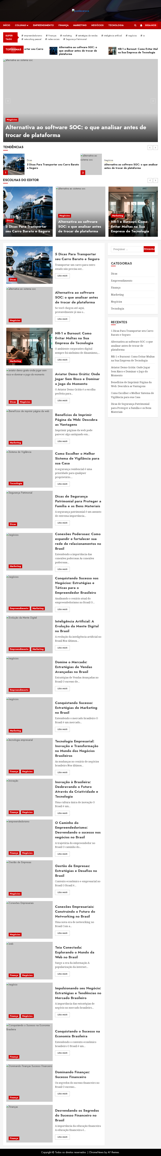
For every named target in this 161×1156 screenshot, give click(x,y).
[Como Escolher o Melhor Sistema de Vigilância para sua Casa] (29, 469)
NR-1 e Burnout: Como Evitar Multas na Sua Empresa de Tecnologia (130, 166)
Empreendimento (43, 25)
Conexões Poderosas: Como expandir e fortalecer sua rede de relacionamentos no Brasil (78, 541)
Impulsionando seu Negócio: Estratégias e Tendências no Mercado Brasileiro (78, 993)
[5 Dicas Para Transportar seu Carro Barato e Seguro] (28, 212)
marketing (67, 35)
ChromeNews (96, 1152)
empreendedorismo (33, 35)
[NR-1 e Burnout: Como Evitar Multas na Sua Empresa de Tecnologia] (91, 164)
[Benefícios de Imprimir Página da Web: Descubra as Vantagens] (29, 428)
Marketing (80, 25)
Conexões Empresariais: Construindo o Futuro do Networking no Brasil (75, 911)
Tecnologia (116, 25)
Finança (63, 25)
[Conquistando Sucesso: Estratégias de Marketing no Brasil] (29, 716)
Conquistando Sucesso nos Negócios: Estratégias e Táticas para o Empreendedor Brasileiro (76, 585)
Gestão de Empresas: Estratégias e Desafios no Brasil (76, 870)
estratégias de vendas (87, 35)
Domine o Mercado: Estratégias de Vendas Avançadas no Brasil (73, 666)
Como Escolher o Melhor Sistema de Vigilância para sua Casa (77, 458)
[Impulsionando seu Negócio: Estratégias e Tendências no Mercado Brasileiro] (29, 1001)
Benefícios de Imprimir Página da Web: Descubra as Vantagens (76, 419)
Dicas (10, 220)
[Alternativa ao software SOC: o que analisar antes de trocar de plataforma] (80, 100)
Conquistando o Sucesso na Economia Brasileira (77, 1034)
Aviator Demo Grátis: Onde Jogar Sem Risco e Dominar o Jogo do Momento (77, 378)
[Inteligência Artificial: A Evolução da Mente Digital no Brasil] (29, 634)
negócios (132, 35)
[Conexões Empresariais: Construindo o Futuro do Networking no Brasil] (29, 920)
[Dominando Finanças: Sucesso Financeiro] (29, 1083)
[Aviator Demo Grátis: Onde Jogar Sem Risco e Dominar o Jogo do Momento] (29, 387)
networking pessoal (32, 39)
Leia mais (62, 275)
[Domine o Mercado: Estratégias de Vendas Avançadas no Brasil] (29, 675)
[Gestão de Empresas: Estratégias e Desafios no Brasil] (29, 879)
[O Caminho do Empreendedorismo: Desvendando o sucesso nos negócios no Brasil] (29, 838)
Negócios (97, 25)
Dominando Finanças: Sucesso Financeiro (72, 1074)
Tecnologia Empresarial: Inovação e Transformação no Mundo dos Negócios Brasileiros (76, 748)
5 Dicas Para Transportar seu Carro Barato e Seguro (28, 229)
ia (144, 35)
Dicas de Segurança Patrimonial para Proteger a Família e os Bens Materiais (78, 501)
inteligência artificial (113, 35)
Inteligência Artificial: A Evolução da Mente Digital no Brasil (77, 626)
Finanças (52, 35)
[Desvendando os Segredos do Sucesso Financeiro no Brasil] (29, 1124)
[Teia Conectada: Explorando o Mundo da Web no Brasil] (29, 960)
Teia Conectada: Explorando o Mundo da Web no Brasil (74, 952)
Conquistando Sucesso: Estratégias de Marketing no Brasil (76, 707)
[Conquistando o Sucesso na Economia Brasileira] (29, 1042)
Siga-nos (150, 25)
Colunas (20, 25)
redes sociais (53, 39)
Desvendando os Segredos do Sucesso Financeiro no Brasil (77, 1115)
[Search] (135, 25)
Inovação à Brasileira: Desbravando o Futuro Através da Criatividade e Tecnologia (76, 789)
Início (6, 25)
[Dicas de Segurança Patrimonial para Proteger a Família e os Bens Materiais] (29, 509)
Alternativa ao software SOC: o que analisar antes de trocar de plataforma (76, 131)
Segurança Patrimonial (76, 39)
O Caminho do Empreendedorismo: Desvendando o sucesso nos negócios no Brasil (78, 830)
